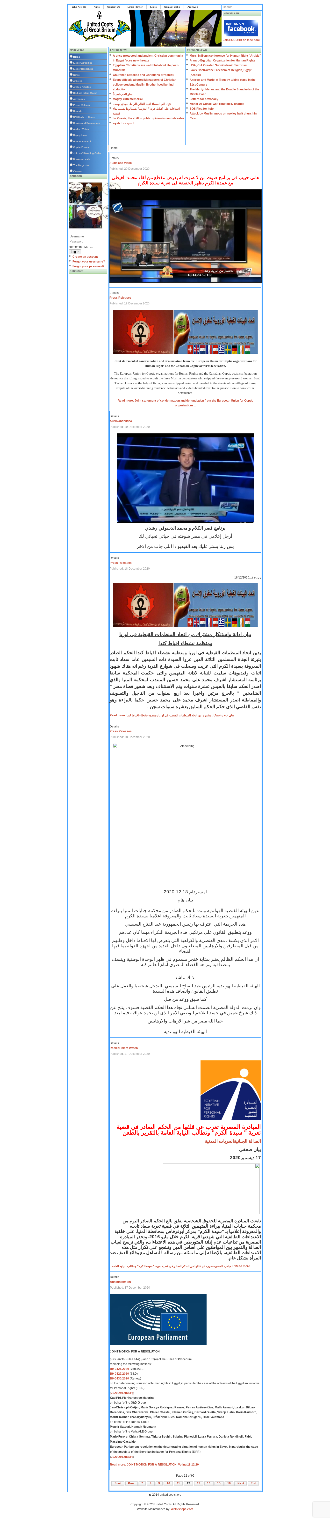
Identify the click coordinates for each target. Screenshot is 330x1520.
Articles (77, 81)
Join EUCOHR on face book (241, 40)
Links (153, 7)
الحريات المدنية (219, 1141)
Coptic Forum (81, 147)
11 (178, 1483)
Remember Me (78, 247)
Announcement (82, 141)
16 (229, 1483)
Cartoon (77, 171)
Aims (97, 7)
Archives (192, 7)
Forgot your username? (88, 261)
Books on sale (81, 159)
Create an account (85, 256)
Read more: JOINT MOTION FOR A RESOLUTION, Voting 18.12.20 (154, 1464)
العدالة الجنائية (247, 1141)
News (76, 75)
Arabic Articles (82, 87)
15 (219, 1483)
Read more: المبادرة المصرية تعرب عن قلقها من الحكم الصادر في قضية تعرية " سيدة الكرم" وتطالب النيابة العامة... (180, 1266)
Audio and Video (120, 163)
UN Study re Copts (84, 117)
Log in (75, 252)
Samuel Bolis (172, 7)
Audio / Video (81, 129)
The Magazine (81, 165)
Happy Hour (80, 135)
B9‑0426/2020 (119, 1369)
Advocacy (79, 99)
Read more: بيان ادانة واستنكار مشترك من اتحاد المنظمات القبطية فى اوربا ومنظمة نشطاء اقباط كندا (172, 715)
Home (76, 56)
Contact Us (113, 7)
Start (118, 1483)
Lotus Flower (135, 7)
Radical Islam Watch (85, 93)
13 (198, 1483)
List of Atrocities (83, 62)
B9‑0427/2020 (119, 1373)
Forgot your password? (88, 266)
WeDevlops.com (182, 1509)
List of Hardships (83, 68)
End (253, 1483)
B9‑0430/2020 (119, 1378)
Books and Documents (86, 123)
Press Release (82, 105)
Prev (131, 1483)
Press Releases (120, 297)
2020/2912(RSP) (122, 1393)
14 (208, 1483)
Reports (77, 111)
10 (168, 1483)
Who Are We (79, 7)
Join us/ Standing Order (87, 153)
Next (240, 1483)
